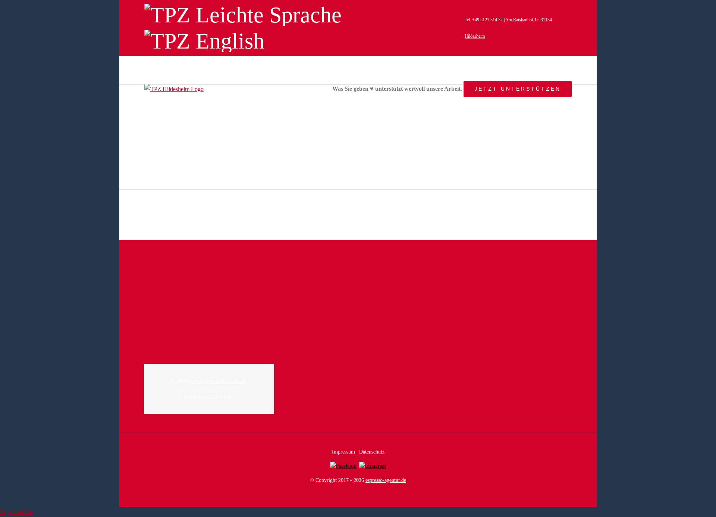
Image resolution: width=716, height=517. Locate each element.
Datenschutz (371, 452)
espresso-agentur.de (385, 480)
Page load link (17, 512)
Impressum (343, 452)
